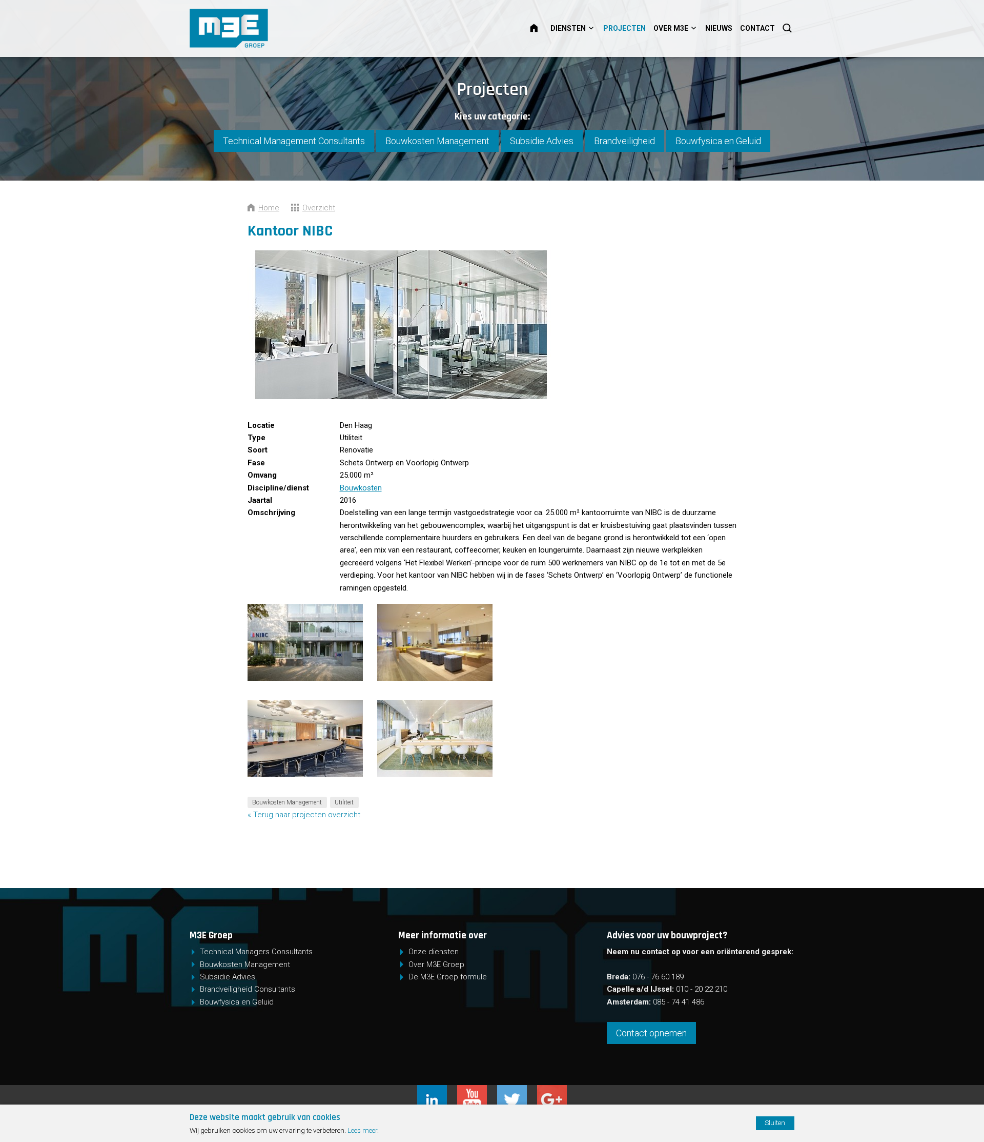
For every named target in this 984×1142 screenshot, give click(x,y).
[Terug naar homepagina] (262, 28)
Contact (757, 28)
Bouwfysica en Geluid (718, 140)
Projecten (624, 28)
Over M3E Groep (436, 964)
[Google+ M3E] (552, 1091)
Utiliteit (344, 802)
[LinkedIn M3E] (437, 1091)
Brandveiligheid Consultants (247, 989)
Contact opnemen (651, 1033)
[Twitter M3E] (517, 1091)
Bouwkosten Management (437, 140)
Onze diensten (433, 951)
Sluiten (775, 1122)
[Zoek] (788, 28)
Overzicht (318, 207)
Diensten (568, 28)
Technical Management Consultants (294, 140)
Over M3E (670, 28)
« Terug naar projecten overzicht (304, 814)
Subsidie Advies (541, 140)
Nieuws (718, 28)
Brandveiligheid (624, 140)
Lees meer (362, 1130)
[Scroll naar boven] (930, 1102)
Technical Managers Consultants (256, 951)
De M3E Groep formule (447, 976)
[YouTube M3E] (477, 1091)
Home (540, 28)
